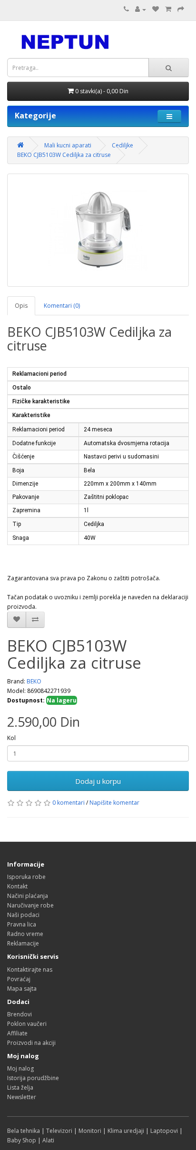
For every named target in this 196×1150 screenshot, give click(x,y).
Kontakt (17, 886)
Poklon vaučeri (27, 1024)
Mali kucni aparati (67, 145)
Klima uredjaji (126, 1131)
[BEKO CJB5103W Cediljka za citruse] (98, 230)
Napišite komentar (114, 803)
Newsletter (21, 1097)
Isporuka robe (26, 877)
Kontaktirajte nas (29, 969)
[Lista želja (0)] (155, 9)
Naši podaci (23, 915)
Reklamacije (23, 943)
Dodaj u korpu (98, 781)
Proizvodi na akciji (31, 1043)
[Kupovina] (180, 9)
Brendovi (19, 1014)
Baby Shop (21, 1140)
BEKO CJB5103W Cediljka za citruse (64, 155)
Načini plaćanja (27, 896)
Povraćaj (18, 979)
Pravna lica (21, 924)
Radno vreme (25, 934)
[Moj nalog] (140, 9)
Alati (48, 1140)
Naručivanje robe (30, 905)
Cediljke (122, 145)
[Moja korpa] (168, 9)
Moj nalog (20, 1068)
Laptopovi (164, 1131)
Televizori (59, 1131)
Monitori (89, 1131)
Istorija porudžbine (33, 1078)
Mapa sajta (22, 988)
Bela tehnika (23, 1131)
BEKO (34, 681)
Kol (11, 738)
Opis (21, 306)
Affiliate (17, 1033)
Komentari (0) (62, 306)
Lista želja (20, 1087)
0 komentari (68, 803)
